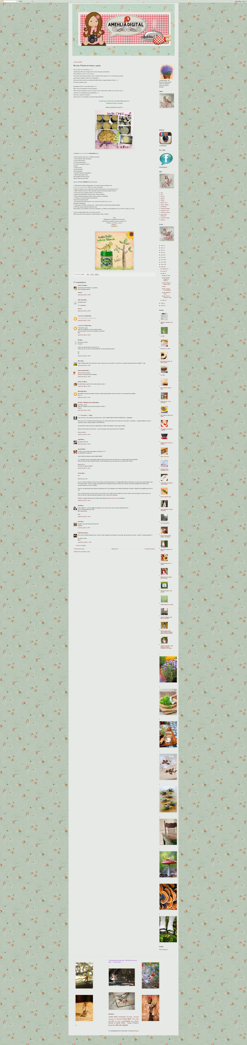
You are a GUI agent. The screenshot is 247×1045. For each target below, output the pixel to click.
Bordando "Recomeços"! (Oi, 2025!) (167, 323)
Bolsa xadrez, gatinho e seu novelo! (166, 550)
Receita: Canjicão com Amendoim (166, 289)
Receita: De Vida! (166, 275)
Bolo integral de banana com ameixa (167, 415)
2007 (162, 305)
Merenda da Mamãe (165, 208)
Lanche (127, 1021)
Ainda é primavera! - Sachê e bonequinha (167, 510)
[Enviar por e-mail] (91, 274)
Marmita (133, 1021)
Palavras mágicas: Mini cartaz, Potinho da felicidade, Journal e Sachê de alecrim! (167, 632)
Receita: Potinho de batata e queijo (166, 283)
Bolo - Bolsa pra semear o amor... (166, 388)
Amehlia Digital (113, 1017)
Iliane (79, 361)
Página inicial (115, 549)
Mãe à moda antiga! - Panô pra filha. (166, 591)
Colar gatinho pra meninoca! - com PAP (167, 429)
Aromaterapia (122, 1017)
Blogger (136, 1030)
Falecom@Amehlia (165, 217)
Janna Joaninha (82, 370)
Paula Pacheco (81, 533)
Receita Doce (112, 1025)
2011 (162, 262)
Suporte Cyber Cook (112, 498)
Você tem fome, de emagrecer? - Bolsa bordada (167, 483)
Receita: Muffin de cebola (166, 293)
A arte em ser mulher (83, 316)
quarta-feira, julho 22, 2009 (84, 294)
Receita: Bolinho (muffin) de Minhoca (166, 279)
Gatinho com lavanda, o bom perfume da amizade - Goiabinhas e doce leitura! (167, 647)
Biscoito (119, 1019)
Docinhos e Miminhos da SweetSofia (87, 402)
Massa (137, 1021)
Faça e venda (121, 1021)
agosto (164, 271)
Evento (116, 1021)
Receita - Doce (164, 202)
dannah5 (80, 449)
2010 (162, 264)
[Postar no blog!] (92, 274)
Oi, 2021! (163, 336)
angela (79, 439)
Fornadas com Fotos (165, 212)
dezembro (164, 268)
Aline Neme (81, 300)
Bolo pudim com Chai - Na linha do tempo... (166, 362)
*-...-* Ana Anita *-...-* (83, 415)
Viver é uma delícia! (165, 523)
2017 (162, 250)
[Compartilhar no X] (94, 274)
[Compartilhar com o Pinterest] (98, 274)
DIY (113, 1021)
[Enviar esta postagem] (87, 274)
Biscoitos (163, 196)
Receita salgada (122, 1025)
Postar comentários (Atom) (84, 551)
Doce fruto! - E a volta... (166, 348)
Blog (162, 192)
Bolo (129, 1019)
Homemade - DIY (165, 210)
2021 (162, 248)
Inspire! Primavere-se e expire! (167, 604)
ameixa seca (81, 381)
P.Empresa (136, 1023)
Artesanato (110, 1019)
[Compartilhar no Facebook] (96, 274)
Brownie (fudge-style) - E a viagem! (166, 564)
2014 (162, 255)
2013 (162, 257)
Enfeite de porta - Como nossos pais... (166, 402)
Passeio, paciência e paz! (166, 496)
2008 (162, 303)
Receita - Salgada (164, 204)
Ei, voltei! (163, 375)
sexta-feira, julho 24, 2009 (84, 527)
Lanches (162, 200)
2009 (162, 266)
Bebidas (162, 198)
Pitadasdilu (80, 391)
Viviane (80, 473)
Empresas (163, 219)
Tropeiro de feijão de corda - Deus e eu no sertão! (166, 617)
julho (163, 273)
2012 (162, 259)
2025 (162, 245)
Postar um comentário (81, 545)
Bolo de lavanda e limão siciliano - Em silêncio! (166, 536)
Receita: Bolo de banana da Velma (166, 296)
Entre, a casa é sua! (165, 456)
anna (79, 521)
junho (163, 300)
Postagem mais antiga (150, 549)
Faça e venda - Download (164, 215)
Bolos (162, 195)
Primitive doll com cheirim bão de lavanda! (166, 577)
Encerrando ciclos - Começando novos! (165, 469)
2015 (162, 252)
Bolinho (124, 1019)
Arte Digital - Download (132, 1017)
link (105, 493)
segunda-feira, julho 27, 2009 (84, 542)
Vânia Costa (81, 285)
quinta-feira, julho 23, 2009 (84, 468)
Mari (79, 505)
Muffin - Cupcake (126, 1023)
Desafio (164, 286)
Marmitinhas (163, 206)
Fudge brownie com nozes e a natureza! (167, 443)
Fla (78, 340)
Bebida (115, 1019)
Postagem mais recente (79, 549)
